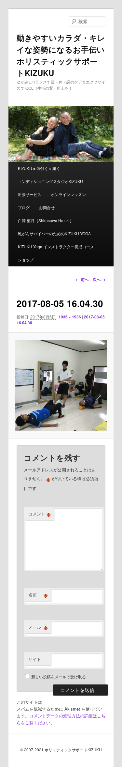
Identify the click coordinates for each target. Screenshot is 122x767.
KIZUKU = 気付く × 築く (39, 168)
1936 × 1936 (70, 317)
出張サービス (29, 194)
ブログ (24, 207)
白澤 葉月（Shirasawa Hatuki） (46, 220)
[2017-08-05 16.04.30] (60, 385)
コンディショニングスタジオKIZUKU (50, 181)
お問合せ (47, 207)
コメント (39, 514)
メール (38, 627)
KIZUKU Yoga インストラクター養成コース (56, 246)
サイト (34, 659)
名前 (38, 595)
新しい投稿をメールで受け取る (58, 676)
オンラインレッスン (68, 194)
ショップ (26, 259)
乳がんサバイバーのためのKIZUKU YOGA (54, 233)
